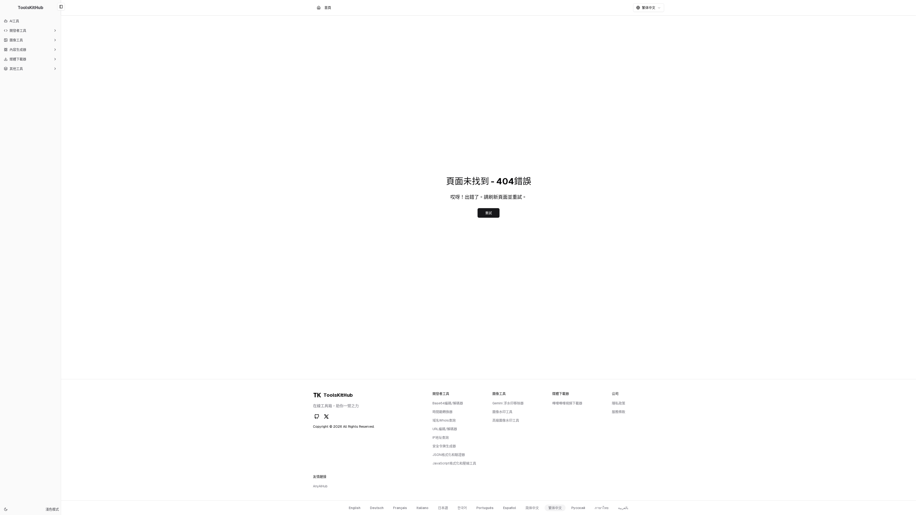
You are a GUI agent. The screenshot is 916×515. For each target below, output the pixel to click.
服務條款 (618, 412)
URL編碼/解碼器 (444, 429)
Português (485, 508)
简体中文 (532, 508)
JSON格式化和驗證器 (448, 455)
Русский (578, 508)
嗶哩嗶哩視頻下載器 (567, 403)
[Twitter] (326, 416)
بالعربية (623, 508)
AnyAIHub (320, 486)
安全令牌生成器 (444, 446)
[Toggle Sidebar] (61, 257)
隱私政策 (618, 403)
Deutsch (377, 508)
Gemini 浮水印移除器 (508, 403)
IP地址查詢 (440, 437)
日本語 (443, 508)
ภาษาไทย (602, 508)
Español (509, 508)
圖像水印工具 (502, 412)
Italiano (422, 508)
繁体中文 (555, 508)
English (354, 508)
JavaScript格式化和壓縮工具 (454, 463)
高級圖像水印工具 (505, 420)
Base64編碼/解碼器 (447, 403)
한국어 (462, 508)
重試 (488, 213)
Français (400, 508)
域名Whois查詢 (444, 420)
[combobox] (648, 7)
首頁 (327, 9)
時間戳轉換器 (442, 412)
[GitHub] (317, 416)
